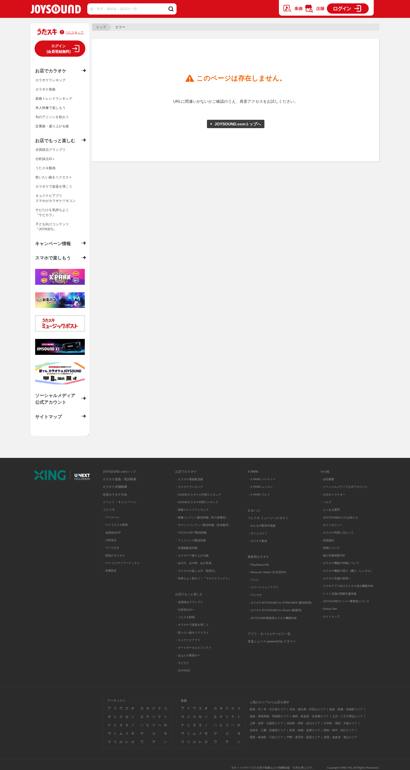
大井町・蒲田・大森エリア (340, 723)
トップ (101, 27)
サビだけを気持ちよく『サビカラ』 (52, 212)
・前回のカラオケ (114, 555)
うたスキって (74, 32)
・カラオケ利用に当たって (337, 532)
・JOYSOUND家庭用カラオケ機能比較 (272, 618)
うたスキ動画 (45, 168)
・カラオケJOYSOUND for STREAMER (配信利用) (280, 602)
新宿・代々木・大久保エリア (268, 709)
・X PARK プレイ (259, 494)
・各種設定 (110, 570)
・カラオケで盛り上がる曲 (192, 555)
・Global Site (328, 608)
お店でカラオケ (50, 70)
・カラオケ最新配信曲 (189, 479)
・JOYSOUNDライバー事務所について (344, 601)
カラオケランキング (50, 80)
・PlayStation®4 (258, 564)
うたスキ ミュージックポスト (268, 518)
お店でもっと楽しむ (55, 140)
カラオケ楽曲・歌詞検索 (119, 479)
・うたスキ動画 (185, 617)
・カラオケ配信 (257, 540)
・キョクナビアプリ (187, 640)
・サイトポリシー (331, 525)
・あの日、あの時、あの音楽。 (194, 563)
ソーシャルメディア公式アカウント (55, 399)
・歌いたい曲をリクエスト (192, 632)
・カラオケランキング (189, 486)
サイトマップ (48, 416)
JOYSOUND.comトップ (119, 471)
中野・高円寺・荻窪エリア (303, 737)
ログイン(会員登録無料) (59, 49)
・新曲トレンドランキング (192, 509)
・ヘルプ (325, 502)
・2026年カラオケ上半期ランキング (198, 494)
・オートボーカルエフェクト (193, 647)
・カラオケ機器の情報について (339, 563)
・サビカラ (182, 662)
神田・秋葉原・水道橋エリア (310, 716)
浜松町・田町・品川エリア (303, 723)
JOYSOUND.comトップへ (237, 124)
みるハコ (254, 510)
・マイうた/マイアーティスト (121, 563)
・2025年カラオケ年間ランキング (196, 502)
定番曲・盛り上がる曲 (52, 126)
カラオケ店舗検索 (115, 486)
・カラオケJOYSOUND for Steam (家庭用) (275, 610)
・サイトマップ (330, 616)
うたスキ (109, 509)
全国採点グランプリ (50, 150)
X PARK (253, 471)
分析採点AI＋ (45, 159)
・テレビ (253, 579)
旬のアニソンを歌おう (52, 117)
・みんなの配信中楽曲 (262, 525)
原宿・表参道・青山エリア (340, 737)
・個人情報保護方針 (332, 555)
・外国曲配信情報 (186, 547)
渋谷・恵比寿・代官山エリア (308, 709)
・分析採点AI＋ (185, 609)
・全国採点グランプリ (189, 602)
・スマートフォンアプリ (263, 587)
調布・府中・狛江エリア (339, 730)
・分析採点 (110, 540)
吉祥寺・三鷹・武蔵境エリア (268, 730)
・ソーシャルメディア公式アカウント (344, 486)
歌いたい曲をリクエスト (53, 177)
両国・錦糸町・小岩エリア (266, 737)
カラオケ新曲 (45, 89)
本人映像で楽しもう (50, 108)
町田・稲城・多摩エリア (305, 730)
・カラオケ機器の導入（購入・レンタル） (346, 570)
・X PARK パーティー (262, 479)
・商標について (330, 547)
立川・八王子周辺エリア (347, 716)
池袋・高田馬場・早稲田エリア (269, 716)
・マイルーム (111, 517)
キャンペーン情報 (53, 243)
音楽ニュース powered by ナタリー (272, 641)
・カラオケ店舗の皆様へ (335, 578)
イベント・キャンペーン (119, 502)
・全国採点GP (112, 532)
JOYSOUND (56, 10)
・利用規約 (327, 540)
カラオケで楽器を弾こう (53, 186)
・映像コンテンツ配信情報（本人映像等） (201, 517)
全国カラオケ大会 (115, 494)
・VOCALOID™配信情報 (191, 532)
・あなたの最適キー (187, 655)
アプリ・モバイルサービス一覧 (269, 633)
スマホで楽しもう (53, 257)
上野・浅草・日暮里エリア (266, 723)
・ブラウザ (255, 595)
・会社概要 (327, 479)
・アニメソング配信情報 (190, 540)
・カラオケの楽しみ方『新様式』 (196, 570)
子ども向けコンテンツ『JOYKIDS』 (52, 226)
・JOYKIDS (182, 670)
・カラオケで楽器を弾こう (192, 624)
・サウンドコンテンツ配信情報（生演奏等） (203, 525)
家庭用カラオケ (258, 556)
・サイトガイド (257, 533)
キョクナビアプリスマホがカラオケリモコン (55, 198)
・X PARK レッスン (260, 486)
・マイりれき (111, 547)
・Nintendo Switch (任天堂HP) (267, 572)
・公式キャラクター (332, 494)
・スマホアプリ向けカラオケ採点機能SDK (346, 585)
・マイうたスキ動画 (115, 524)
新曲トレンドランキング (53, 99)
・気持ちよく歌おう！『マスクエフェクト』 (203, 578)
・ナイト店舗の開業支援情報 (338, 593)
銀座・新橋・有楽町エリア (346, 709)
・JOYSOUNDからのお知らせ (339, 517)
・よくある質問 (330, 509)
